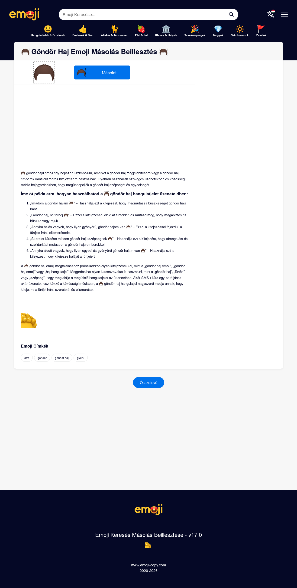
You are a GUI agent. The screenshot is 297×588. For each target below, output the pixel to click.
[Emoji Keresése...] (231, 14)
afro (26, 358)
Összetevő (148, 382)
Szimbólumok (240, 35)
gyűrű (80, 358)
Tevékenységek (194, 35)
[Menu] (284, 14)
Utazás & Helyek (166, 35)
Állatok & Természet (114, 35)
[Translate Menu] (270, 14)
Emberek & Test (83, 35)
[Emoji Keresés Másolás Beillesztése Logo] (148, 513)
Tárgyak (218, 35)
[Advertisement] (104, 121)
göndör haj (62, 358)
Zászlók (261, 35)
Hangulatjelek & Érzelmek (48, 35)
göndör (42, 358)
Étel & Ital (141, 35)
